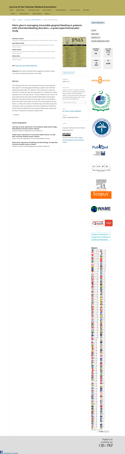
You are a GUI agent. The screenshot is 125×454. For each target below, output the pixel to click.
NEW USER (95, 34)
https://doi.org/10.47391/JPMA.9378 (26, 65)
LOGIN (94, 30)
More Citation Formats (70, 102)
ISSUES (13, 14)
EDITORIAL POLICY (34, 10)
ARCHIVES (86, 10)
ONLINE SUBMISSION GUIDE (100, 41)
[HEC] (101, 111)
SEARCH (47, 14)
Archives (20, 20)
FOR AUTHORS (47, 10)
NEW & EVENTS (37, 14)
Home (14, 20)
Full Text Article (69, 73)
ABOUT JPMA (20, 10)
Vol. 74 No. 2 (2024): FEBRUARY (33, 20)
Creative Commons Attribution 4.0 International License (73, 140)
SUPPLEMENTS (24, 14)
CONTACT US (96, 37)
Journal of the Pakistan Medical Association (32, 6)
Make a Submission (97, 22)
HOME (11, 10)
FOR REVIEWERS (61, 10)
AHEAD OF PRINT (75, 10)
